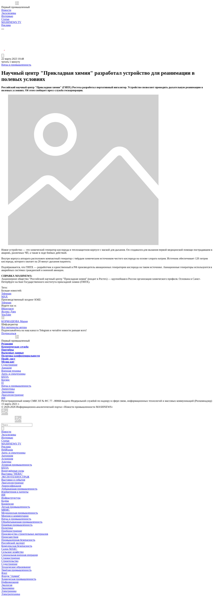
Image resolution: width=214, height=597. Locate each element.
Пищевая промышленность (16, 524)
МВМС (5, 509)
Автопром (7, 455)
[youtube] (3, 40)
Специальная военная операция (19, 555)
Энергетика (8, 388)
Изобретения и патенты (14, 491)
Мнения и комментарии (15, 515)
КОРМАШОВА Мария (14, 321)
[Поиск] (2, 428)
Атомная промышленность (16, 464)
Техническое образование (16, 567)
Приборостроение (11, 530)
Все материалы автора (14, 327)
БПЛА (5, 376)
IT (2, 382)
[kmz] (18, 421)
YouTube (6, 314)
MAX (4, 296)
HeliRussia (7, 449)
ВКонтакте (7, 308)
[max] (3, 36)
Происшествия (9, 536)
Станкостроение (10, 558)
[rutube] (3, 52)
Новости (6, 10)
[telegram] (3, 32)
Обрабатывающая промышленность (21, 521)
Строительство (9, 561)
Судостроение (9, 364)
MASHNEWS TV (11, 22)
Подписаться (8, 333)
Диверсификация (11, 485)
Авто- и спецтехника (13, 373)
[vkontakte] (3, 44)
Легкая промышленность (15, 506)
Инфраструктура (10, 497)
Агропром (7, 458)
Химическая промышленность (18, 579)
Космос (5, 379)
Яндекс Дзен (8, 311)
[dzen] (3, 48)
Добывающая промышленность (19, 488)
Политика (7, 527)
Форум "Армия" (10, 576)
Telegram (6, 293)
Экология (6, 585)
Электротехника (10, 594)
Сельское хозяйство (12, 552)
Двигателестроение (12, 394)
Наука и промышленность (16, 64)
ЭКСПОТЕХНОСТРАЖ (15, 476)
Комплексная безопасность (16, 546)
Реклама (6, 25)
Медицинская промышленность (19, 512)
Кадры (5, 500)
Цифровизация (9, 582)
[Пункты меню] (2, 55)
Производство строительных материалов (24, 533)
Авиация (6, 367)
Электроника (8, 591)
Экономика (7, 391)
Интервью (7, 16)
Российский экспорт (13, 543)
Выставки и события (13, 479)
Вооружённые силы (12, 470)
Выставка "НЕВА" (12, 473)
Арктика (6, 461)
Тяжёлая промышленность (16, 570)
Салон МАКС (9, 549)
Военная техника (11, 370)
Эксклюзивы (8, 13)
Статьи (5, 19)
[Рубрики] (2, 29)
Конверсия (7, 503)
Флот (4, 573)
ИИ (3, 397)
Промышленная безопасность (18, 540)
